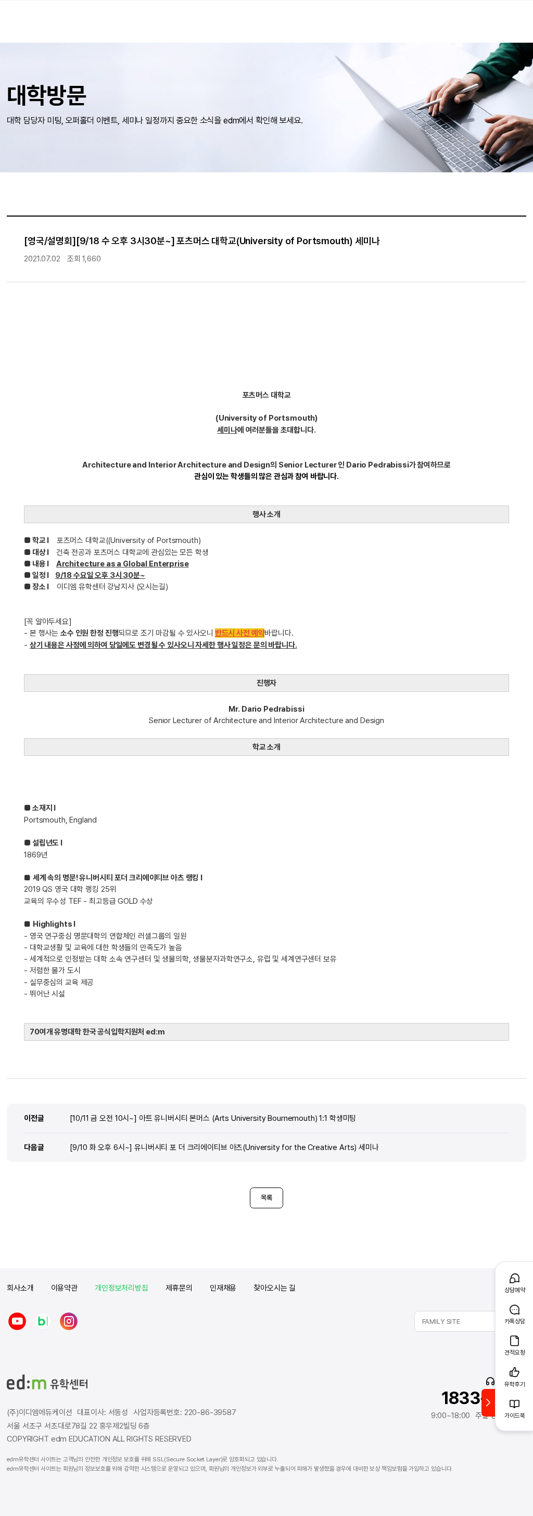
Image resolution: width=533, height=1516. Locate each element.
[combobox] (470, 1321)
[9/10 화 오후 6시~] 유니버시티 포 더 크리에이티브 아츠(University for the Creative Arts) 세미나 (224, 1147)
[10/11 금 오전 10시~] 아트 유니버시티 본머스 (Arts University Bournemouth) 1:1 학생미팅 (213, 1118)
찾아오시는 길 (274, 1288)
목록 (266, 1197)
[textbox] (470, 1321)
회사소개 (20, 1288)
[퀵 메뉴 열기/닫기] (488, 1403)
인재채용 (223, 1288)
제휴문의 (179, 1288)
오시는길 (151, 586)
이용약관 (64, 1288)
